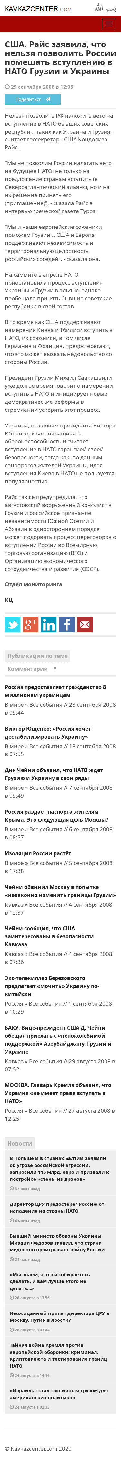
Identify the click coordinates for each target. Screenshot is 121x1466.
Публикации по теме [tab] (37, 655)
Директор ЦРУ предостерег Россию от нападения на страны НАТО (57, 1212)
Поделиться (30, 99)
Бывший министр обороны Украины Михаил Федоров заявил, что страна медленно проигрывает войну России (57, 1247)
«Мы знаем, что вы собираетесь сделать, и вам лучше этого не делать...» (50, 1286)
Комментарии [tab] (31, 669)
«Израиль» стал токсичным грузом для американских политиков (59, 1398)
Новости (19, 1143)
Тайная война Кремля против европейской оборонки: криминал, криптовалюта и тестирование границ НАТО (58, 1360)
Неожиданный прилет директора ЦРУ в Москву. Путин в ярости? (59, 1321)
